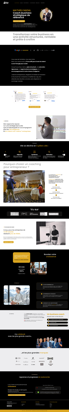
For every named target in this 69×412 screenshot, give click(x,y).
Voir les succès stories (34, 107)
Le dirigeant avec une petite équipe (50, 303)
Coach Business (16, 2)
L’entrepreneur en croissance (49, 293)
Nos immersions (26, 2)
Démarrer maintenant (19, 21)
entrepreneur (58, 174)
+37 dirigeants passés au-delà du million (56, 319)
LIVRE (22, 405)
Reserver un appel (8, 242)
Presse (51, 404)
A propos (21, 2)
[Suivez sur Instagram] (8, 405)
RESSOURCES (37, 403)
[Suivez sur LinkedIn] (9, 405)
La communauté (32, 2)
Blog (50, 403)
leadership (54, 304)
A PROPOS (23, 404)
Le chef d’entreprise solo (48, 284)
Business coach (52, 179)
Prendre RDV (43, 2)
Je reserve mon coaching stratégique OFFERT (17, 394)
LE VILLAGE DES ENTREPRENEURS (40, 404)
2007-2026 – (24, 410)
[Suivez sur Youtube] (11, 405)
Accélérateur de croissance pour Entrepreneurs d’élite (39, 410)
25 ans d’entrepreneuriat (54, 325)
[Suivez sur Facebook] (7, 405)
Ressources (37, 2)
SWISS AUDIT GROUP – (29, 410)
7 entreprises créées (53, 322)
